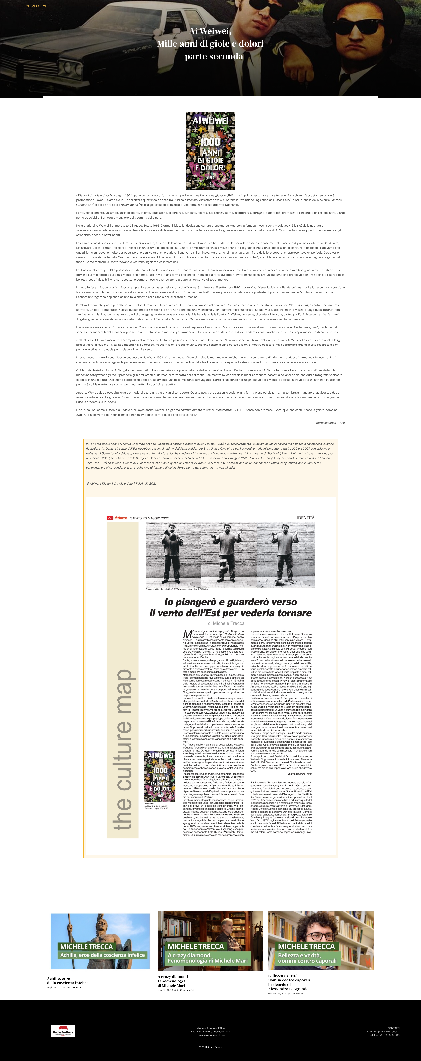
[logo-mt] (63, 1027)
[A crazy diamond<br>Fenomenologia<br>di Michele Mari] (210, 941)
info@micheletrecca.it (387, 1031)
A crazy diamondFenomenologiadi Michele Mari (173, 981)
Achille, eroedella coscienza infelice (68, 981)
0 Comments (74, 987)
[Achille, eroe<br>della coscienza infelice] (100, 942)
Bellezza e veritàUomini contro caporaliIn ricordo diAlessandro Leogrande (289, 982)
